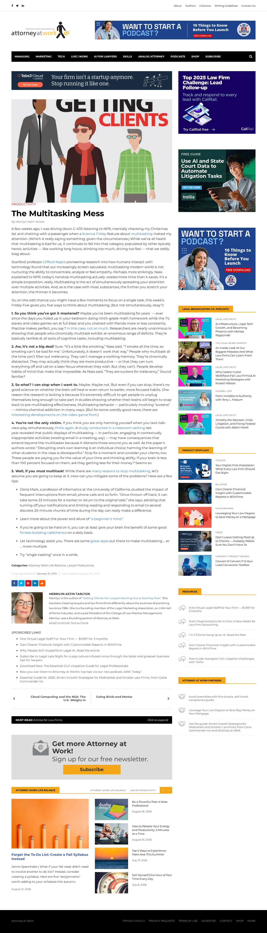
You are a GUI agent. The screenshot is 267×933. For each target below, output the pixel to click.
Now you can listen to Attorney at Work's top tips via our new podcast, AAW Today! (80, 672)
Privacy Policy (134, 920)
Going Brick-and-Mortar (114, 696)
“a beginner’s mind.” (107, 519)
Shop (195, 56)
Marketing (44, 56)
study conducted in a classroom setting (112, 428)
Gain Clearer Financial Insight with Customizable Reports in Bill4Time (70, 644)
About (178, 5)
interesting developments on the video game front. (54, 415)
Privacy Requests (162, 920)
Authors (190, 5)
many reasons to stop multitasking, (121, 471)
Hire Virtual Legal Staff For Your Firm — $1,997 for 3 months (64, 639)
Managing (22, 56)
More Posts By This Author (68, 623)
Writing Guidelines (226, 5)
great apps (100, 541)
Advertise (208, 920)
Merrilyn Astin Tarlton (30, 221)
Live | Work (79, 56)
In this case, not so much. (88, 328)
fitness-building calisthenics (43, 533)
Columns (205, 5)
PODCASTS (178, 56)
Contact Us (248, 5)
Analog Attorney (151, 56)
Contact (226, 920)
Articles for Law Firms (92, 720)
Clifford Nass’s (54, 262)
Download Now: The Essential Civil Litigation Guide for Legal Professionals (74, 666)
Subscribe (213, 56)
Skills (127, 56)
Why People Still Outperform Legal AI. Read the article (59, 650)
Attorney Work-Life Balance (108, 790)
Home (251, 920)
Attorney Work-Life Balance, (47, 565)
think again (64, 428)
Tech (61, 56)
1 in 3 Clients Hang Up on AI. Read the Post (217, 634)
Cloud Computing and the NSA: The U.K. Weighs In (58, 698)
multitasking (141, 234)
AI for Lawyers (105, 56)
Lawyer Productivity (80, 565)
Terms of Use (188, 920)
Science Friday (94, 234)
